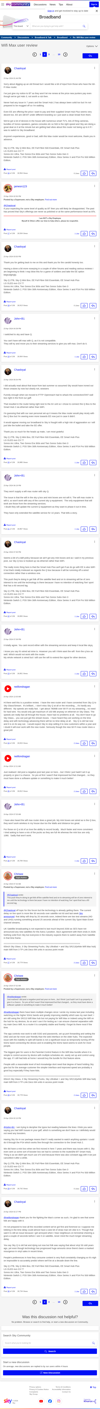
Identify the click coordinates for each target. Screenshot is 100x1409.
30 (9, 1291)
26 (9, 861)
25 (9, 791)
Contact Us (66, 1392)
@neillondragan (14, 997)
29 (9, 1189)
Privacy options (35, 1387)
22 (9, 616)
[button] (94, 68)
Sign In (94, 4)
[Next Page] (65, 54)
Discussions (40, 4)
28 (9, 1095)
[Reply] (93, 173)
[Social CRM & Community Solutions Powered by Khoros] (90, 1401)
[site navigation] (2, 4)
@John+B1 (9, 1127)
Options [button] (90, 46)
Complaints (33, 1392)
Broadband (50, 16)
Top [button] (94, 1387)
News (53, 4)
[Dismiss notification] (97, 11)
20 (9, 462)
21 (9, 529)
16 (9, 173)
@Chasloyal (9, 205)
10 (59, 54)
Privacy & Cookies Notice (39, 1389)
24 (9, 743)
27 (9, 963)
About (69, 4)
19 (9, 356)
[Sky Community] (18, 4)
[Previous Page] (34, 54)
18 (9, 305)
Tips (61, 4)
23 (9, 673)
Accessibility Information (61, 1389)
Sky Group (33, 1394)
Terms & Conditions (63, 1387)
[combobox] (56, 26)
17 (9, 233)
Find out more (51, 200)
